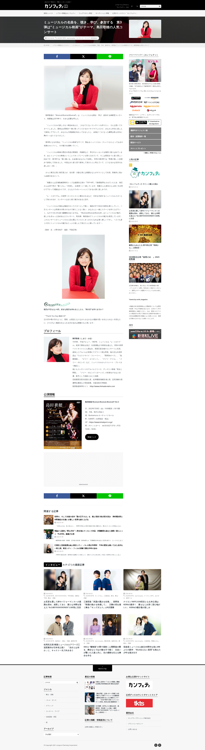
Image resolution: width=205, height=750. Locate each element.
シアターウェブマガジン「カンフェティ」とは (122, 6)
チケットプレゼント (138, 148)
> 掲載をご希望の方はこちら (152, 153)
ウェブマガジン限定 (85, 13)
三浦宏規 (107, 595)
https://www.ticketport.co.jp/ (101, 422)
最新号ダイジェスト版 (139, 130)
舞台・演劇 (51, 598)
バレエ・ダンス (51, 700)
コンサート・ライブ (83, 38)
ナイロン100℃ (149, 595)
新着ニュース (48, 13)
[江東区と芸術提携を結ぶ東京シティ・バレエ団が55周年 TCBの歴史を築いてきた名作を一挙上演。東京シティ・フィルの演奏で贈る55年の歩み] (48, 548)
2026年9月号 (50, 595)
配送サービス (136, 142)
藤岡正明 (74, 641)
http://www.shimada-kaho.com (102, 386)
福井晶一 (58, 641)
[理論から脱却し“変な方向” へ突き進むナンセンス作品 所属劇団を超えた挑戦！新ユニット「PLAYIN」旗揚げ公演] (48, 534)
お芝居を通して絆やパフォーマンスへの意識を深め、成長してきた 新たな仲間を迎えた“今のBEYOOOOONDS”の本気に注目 (62, 604)
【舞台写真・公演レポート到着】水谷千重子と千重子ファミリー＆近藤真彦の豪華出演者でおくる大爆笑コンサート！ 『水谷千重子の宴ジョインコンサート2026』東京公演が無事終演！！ (107, 698)
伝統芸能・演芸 (51, 717)
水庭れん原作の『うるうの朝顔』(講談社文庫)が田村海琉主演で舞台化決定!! (108, 683)
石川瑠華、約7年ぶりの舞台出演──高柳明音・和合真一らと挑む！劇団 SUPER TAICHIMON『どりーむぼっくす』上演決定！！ (108, 709)
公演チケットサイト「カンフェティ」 (125, 13)
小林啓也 (147, 641)
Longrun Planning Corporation (66, 745)
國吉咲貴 (107, 641)
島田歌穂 (94, 38)
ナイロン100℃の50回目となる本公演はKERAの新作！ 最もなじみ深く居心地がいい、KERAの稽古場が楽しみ (141, 604)
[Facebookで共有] (57, 56)
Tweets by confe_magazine (138, 299)
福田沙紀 (114, 641)
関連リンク (92, 437)
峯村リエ (129, 598)
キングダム (98, 595)
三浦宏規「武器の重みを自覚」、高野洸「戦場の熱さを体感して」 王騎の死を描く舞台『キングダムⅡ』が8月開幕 (102, 604)
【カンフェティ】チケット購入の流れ (143, 184)
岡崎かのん (155, 641)
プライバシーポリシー (135, 724)
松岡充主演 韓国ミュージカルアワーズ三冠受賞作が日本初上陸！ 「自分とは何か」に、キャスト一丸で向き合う (62, 647)
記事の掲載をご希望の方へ (94, 727)
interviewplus (71, 38)
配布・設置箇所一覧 (138, 136)
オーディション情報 (102, 13)
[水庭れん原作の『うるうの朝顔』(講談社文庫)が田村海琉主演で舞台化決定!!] (89, 685)
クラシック (49, 706)
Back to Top (102, 669)
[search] (159, 6)
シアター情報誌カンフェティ (65, 13)
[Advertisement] (83, 467)
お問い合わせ (132, 729)
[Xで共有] (83, 56)
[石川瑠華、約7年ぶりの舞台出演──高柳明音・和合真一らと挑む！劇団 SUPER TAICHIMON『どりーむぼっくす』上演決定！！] (89, 710)
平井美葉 (71, 595)
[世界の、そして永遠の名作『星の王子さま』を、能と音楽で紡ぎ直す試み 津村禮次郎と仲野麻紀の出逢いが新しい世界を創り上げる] (48, 520)
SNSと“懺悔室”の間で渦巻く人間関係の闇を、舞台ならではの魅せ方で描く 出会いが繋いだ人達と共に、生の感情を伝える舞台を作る (102, 651)
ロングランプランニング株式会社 (139, 718)
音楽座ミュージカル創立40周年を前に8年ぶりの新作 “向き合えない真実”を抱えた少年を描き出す (142, 649)
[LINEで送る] (110, 56)
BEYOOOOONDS (61, 595)
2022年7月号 (61, 38)
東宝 (112, 595)
